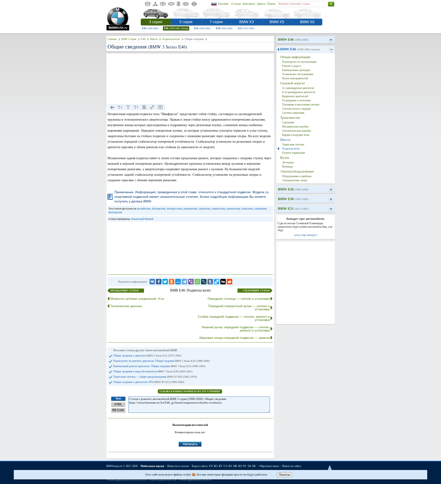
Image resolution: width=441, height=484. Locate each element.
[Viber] (191, 281)
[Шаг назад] (112, 107)
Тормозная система (293, 144)
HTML (118, 404)
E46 (150, 28)
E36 (202, 28)
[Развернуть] (331, 40)
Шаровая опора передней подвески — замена (234, 337)
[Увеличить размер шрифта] (136, 107)
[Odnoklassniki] (171, 281)
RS (230, 466)
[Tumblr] (210, 281)
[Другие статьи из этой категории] (144, 107)
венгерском (115, 212)
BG (216, 466)
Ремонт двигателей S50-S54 (195, 479)
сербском (204, 208)
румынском (233, 208)
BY (221, 466)
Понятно (284, 474)
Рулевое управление (293, 152)
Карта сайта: (200, 466)
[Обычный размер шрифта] (128, 107)
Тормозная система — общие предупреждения (155, 376)
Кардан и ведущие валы (295, 134)
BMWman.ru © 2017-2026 (122, 466)
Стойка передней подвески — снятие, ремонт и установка (234, 318)
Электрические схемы (294, 180)
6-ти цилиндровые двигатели (298, 92)
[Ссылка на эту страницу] (152, 107)
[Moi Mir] (178, 281)
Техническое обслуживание (297, 74)
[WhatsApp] (197, 281)
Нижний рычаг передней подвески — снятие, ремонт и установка (236, 328)
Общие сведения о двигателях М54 (148, 382)
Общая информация (295, 57)
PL (245, 466)
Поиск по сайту (291, 466)
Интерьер (287, 166)
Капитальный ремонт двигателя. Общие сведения (159, 366)
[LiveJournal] (203, 281)
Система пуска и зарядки (296, 108)
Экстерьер (288, 162)
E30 (224, 28)
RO (240, 466)
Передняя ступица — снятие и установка (239, 298)
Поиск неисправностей (295, 78)
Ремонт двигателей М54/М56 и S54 (126, 479)
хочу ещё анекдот (305, 235)
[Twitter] (165, 281)
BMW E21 (293, 208)
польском (247, 208)
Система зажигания (293, 112)
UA (225, 466)
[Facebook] (158, 281)
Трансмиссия (290, 117)
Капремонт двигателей (295, 96)
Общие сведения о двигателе (147, 355)
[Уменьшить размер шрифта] (120, 107)
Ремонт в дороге (291, 66)
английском (143, 208)
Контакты (249, 4)
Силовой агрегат (292, 83)
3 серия (155, 22)
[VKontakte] (152, 281)
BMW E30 (293, 199)
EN (211, 466)
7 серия (216, 22)
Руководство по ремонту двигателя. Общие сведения (161, 360)
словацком (260, 208)
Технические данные (126, 306)
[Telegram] (184, 281)
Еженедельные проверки (296, 70)
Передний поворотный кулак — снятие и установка (239, 307)
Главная (112, 39)
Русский (223, 4)
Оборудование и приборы (296, 176)
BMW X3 (246, 22)
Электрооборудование (297, 171)
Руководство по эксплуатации (299, 61)
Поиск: (271, 4)
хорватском (218, 208)
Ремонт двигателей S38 (163, 479)
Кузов (284, 157)
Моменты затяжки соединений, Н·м (137, 298)
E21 (246, 28)
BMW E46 (293, 39)
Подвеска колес (171, 39)
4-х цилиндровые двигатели (298, 88)
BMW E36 (293, 189)
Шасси (154, 39)
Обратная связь (269, 466)
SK (249, 466)
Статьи (236, 4)
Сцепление (288, 122)
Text (118, 398)
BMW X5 (277, 22)
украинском (190, 208)
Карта (261, 4)
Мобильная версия (152, 466)
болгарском (158, 208)
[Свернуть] (331, 49)
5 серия (185, 22)
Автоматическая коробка (296, 130)
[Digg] (223, 281)
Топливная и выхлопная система (300, 104)
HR (235, 466)
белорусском (174, 208)
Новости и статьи (178, 466)
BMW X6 (307, 22)
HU (254, 466)
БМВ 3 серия (128, 39)
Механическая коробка (295, 126)
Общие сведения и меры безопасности (152, 371)
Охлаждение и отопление (296, 100)
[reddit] (229, 281)
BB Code (118, 410)
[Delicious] (216, 281)
